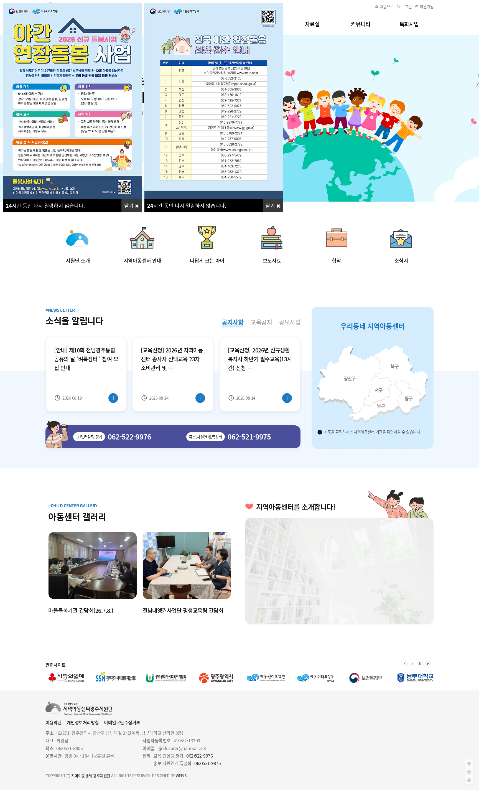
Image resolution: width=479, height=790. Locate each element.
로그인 (406, 6)
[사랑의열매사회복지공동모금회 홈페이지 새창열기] (415, 678)
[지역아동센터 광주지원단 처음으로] (79, 705)
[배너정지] (420, 663)
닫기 (129, 205)
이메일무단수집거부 (122, 722)
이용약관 (53, 722)
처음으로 (387, 6)
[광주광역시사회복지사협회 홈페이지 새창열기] (116, 678)
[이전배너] (404, 663)
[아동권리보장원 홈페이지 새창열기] (216, 678)
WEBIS (181, 775)
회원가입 (427, 6)
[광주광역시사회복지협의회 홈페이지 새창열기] (66, 678)
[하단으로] (469, 780)
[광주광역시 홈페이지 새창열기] (166, 678)
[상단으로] (469, 763)
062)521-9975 (207, 763)
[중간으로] (469, 772)
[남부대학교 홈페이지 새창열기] (365, 678)
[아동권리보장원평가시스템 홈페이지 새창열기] (266, 678)
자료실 (312, 24)
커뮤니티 (360, 24)
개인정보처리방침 (83, 722)
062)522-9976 (199, 755)
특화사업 (409, 24)
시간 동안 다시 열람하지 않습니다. (45, 205)
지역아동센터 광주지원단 (90, 775)
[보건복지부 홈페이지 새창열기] (316, 678)
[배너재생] (428, 663)
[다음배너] (412, 663)
